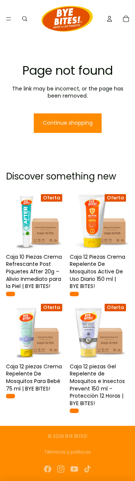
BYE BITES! (76, 436)
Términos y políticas (67, 452)
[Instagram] (60, 468)
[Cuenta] (109, 19)
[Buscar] (24, 19)
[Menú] (8, 18)
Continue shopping (68, 123)
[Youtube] (74, 468)
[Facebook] (47, 468)
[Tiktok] (87, 468)
